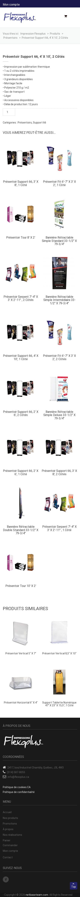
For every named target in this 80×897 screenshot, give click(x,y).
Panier (6, 840)
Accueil (7, 812)
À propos (8, 829)
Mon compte (11, 4)
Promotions (10, 823)
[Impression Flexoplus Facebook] (6, 879)
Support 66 (39, 122)
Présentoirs (25, 122)
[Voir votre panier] (66, 16)
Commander (10, 845)
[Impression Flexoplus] (20, 17)
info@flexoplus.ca (18, 776)
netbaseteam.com (37, 894)
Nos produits (10, 817)
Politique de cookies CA (17, 787)
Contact (8, 857)
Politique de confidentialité (19, 792)
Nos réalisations (12, 834)
